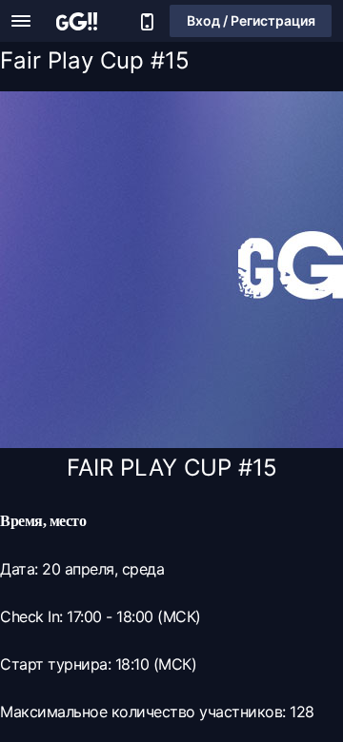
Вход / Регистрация (251, 20)
